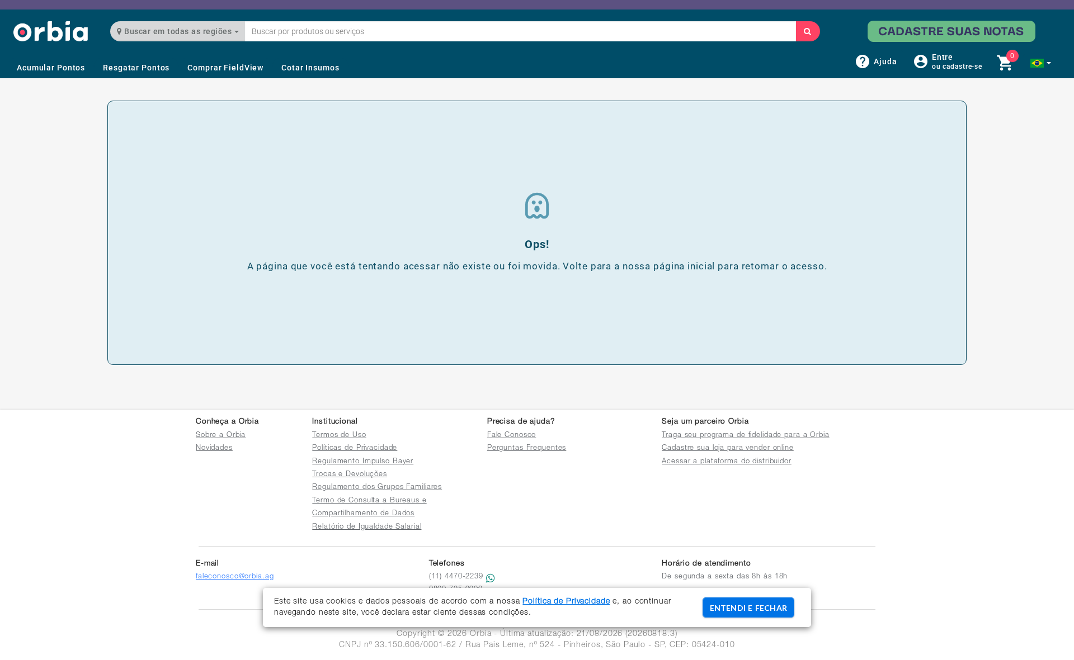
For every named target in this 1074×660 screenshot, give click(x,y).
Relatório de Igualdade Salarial (366, 527)
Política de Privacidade (566, 602)
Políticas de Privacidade (354, 448)
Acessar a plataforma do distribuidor (727, 462)
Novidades (214, 448)
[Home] (50, 31)
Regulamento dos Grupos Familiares (377, 487)
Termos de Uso (339, 435)
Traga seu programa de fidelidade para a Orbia (745, 435)
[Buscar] (807, 31)
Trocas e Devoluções (349, 474)
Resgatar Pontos (136, 67)
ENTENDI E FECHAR (748, 607)
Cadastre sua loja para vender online (728, 448)
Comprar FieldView (225, 67)
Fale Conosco (511, 435)
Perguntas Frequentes (527, 448)
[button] (1040, 63)
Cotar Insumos (310, 67)
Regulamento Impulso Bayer (362, 462)
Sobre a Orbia (221, 435)
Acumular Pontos (51, 67)
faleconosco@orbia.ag (235, 577)
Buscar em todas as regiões (178, 31)
